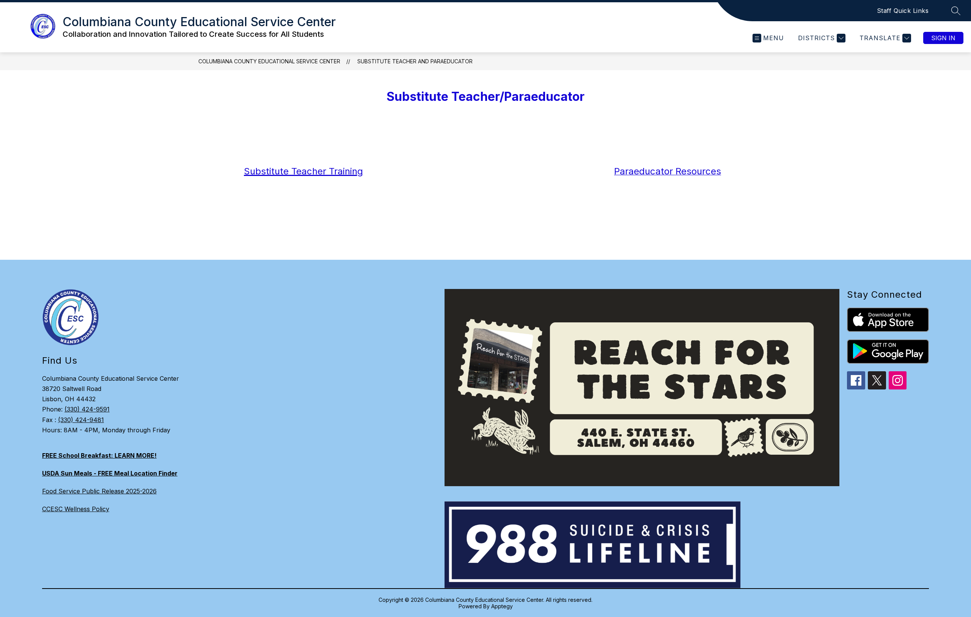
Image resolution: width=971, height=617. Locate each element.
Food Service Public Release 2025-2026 (99, 491)
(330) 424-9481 (81, 420)
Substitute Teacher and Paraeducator (415, 61)
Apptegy (502, 606)
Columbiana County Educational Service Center (269, 61)
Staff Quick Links (903, 10)
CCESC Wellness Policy (75, 509)
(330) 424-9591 (87, 409)
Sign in (943, 38)
